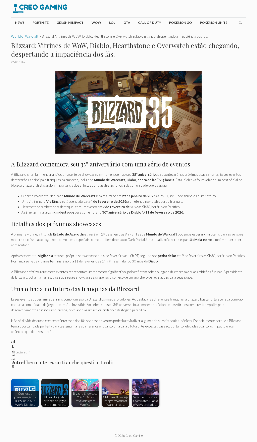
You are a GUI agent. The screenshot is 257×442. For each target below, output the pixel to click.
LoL (112, 22)
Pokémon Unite (213, 22)
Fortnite (41, 22)
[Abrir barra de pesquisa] (240, 23)
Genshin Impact (70, 22)
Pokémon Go (180, 22)
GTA (126, 22)
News (19, 22)
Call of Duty (149, 22)
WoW (96, 22)
